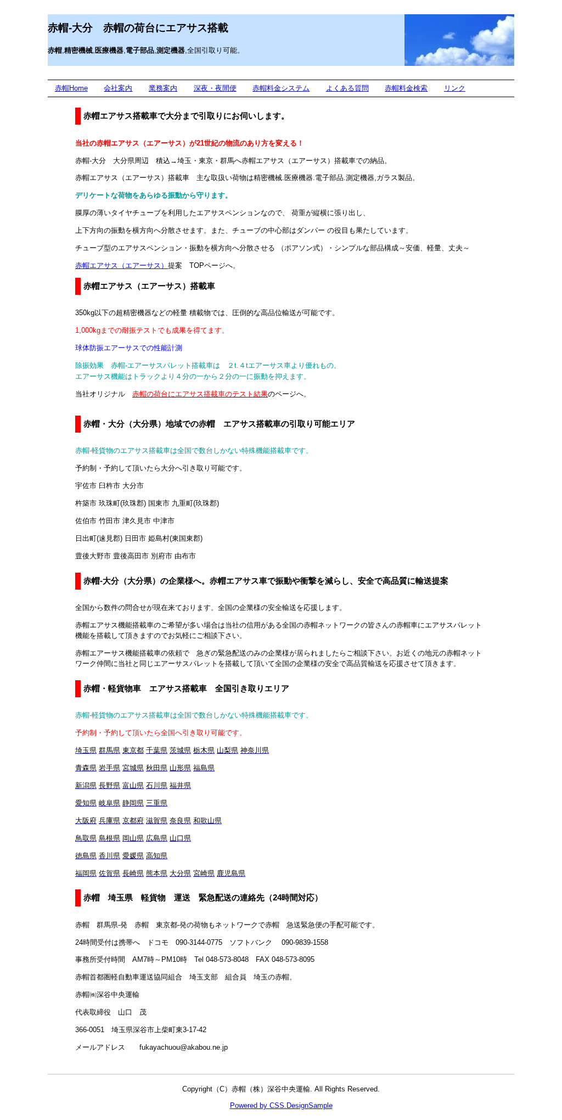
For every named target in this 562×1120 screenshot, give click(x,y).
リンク (454, 88)
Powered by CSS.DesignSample (281, 1105)
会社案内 (118, 88)
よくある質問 (347, 88)
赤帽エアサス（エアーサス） (121, 265)
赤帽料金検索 (406, 88)
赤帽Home (71, 88)
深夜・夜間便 (215, 88)
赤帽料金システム (281, 88)
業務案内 (163, 88)
